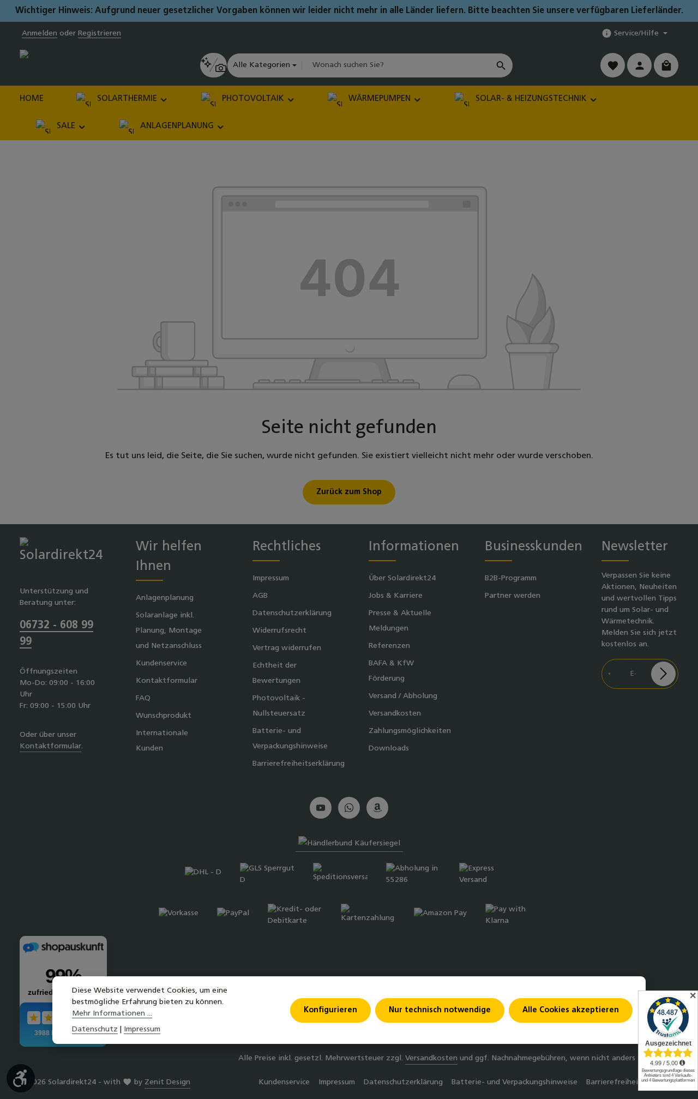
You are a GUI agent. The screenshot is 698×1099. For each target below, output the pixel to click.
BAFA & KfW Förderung (391, 671)
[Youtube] (321, 808)
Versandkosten (395, 714)
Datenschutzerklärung (292, 613)
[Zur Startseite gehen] (66, 65)
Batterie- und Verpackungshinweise (290, 738)
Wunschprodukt (163, 716)
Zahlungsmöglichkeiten (410, 731)
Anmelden (39, 33)
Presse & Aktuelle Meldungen (400, 621)
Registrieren (99, 33)
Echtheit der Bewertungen (276, 673)
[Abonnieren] (663, 674)
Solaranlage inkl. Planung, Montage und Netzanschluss (169, 630)
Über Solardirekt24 (402, 578)
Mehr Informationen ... (112, 1014)
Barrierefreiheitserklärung (298, 764)
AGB (260, 596)
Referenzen (389, 646)
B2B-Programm (511, 578)
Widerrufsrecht (279, 631)
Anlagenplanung (165, 598)
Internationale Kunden (162, 741)
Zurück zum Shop (349, 492)
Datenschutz (95, 1029)
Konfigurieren (330, 1010)
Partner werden (512, 596)
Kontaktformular (50, 746)
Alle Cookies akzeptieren (570, 1010)
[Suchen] (501, 65)
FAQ (143, 698)
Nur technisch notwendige (440, 1010)
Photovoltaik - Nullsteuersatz (278, 706)
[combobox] (396, 65)
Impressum (270, 578)
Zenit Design (167, 1082)
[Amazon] (377, 808)
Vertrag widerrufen (286, 648)
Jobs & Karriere (396, 596)
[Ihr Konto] (639, 65)
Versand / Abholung (403, 696)
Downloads (389, 748)
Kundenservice (161, 663)
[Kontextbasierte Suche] (213, 65)
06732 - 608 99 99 (56, 633)
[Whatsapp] (349, 808)
